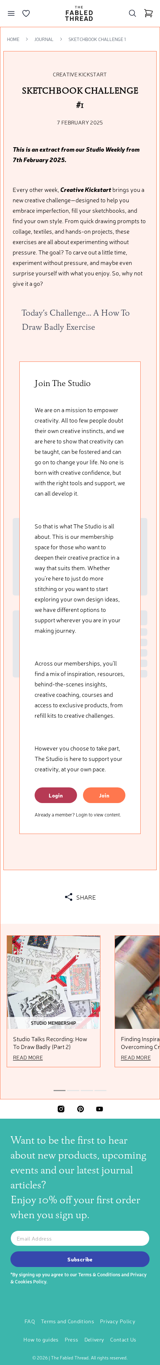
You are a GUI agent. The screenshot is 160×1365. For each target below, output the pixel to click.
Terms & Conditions (99, 1274)
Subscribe (79, 1259)
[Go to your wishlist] (26, 13)
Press (72, 1339)
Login (56, 795)
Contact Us (123, 1339)
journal (44, 39)
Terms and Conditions (67, 1321)
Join (104, 795)
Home (13, 39)
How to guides (41, 1339)
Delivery (94, 1339)
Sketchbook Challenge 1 (97, 39)
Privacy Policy (117, 1321)
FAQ (30, 1321)
